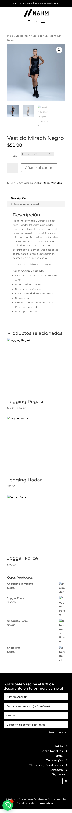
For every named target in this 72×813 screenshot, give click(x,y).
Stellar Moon (23, 36)
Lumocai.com (46, 803)
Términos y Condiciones (46, 765)
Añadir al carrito (39, 168)
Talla (14, 156)
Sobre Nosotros (52, 751)
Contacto (56, 770)
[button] (59, 50)
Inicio (10, 36)
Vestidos (37, 36)
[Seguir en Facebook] (58, 781)
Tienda (58, 755)
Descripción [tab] (18, 198)
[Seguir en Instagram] (65, 781)
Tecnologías (54, 760)
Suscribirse (56, 732)
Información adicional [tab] (25, 204)
